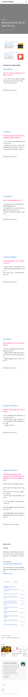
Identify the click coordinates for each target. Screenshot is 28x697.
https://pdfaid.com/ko (10, 52)
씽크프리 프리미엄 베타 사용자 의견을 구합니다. (11, 590)
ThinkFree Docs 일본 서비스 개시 (10, 593)
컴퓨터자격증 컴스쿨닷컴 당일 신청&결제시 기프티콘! (9, 44)
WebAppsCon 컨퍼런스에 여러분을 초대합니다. (11, 616)
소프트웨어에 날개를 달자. (7, 1)
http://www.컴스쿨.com (10, 41)
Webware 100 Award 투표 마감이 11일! (11, 621)
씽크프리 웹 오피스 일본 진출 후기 (10, 624)
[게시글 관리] (10, 582)
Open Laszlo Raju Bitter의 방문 (10, 601)
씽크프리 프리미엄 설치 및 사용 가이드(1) (10, 603)
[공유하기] (9, 582)
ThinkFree (6, 586)
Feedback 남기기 (7, 573)
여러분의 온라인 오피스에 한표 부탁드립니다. (11, 612)
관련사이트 (3, 685)
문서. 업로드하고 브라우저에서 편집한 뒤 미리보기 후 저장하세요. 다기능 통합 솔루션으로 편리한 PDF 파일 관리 (9, 57)
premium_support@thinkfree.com (12, 563)
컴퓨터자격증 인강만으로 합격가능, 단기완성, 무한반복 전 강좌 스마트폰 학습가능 (9, 46)
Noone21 (3, 689)
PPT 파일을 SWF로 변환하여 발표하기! (10, 597)
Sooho (2, 690)
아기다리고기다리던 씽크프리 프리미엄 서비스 (11, 607)
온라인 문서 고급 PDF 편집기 (9, 55)
